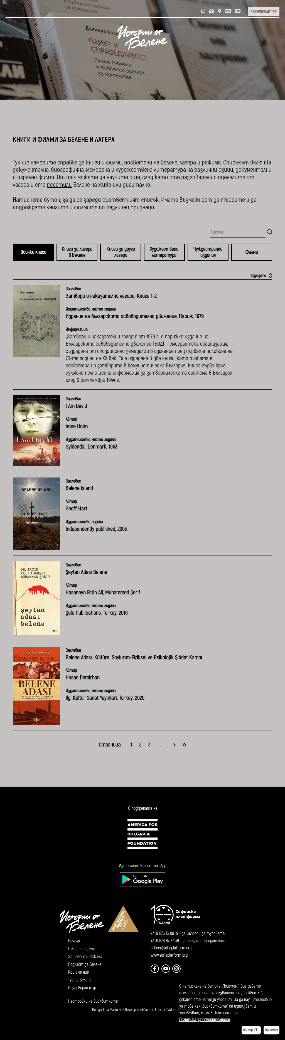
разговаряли (196, 177)
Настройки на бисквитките (93, 1001)
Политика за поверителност (204, 1019)
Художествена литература (164, 252)
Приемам (271, 1030)
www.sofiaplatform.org (169, 955)
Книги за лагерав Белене (77, 252)
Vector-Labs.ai (154, 1009)
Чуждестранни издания (207, 252)
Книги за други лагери (121, 252)
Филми (251, 252)
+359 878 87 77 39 (165, 941)
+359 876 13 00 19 (164, 933)
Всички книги (33, 252)
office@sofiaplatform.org (171, 948)
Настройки (251, 1030)
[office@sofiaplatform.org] (211, 11)
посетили (59, 185)
